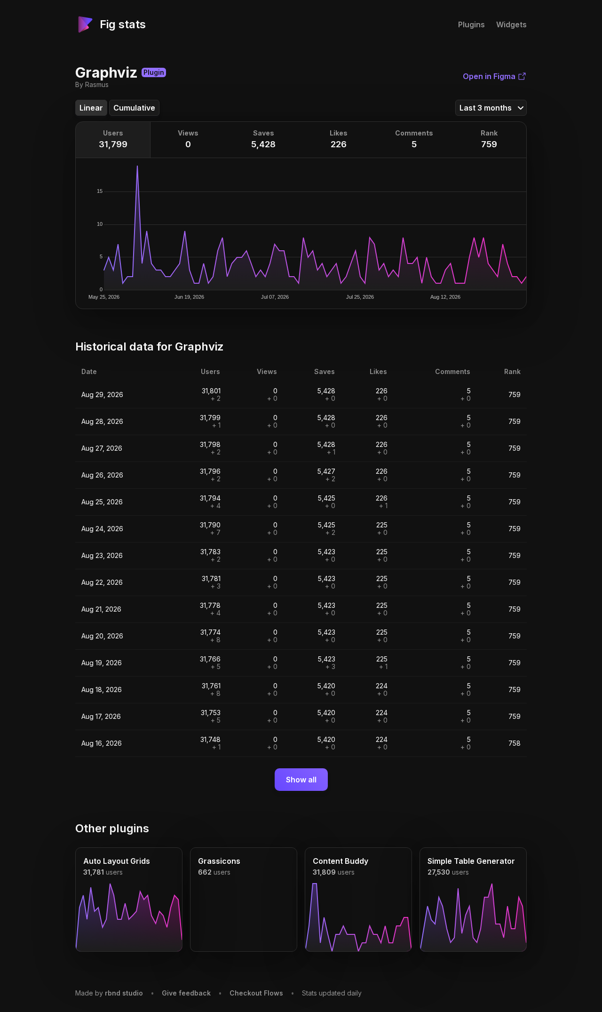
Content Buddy (340, 861)
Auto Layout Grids (116, 861)
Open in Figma (489, 76)
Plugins (471, 24)
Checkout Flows (256, 993)
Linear (91, 107)
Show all (301, 779)
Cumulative (134, 107)
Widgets (511, 24)
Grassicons (219, 861)
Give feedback (186, 993)
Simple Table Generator (471, 861)
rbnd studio (124, 993)
